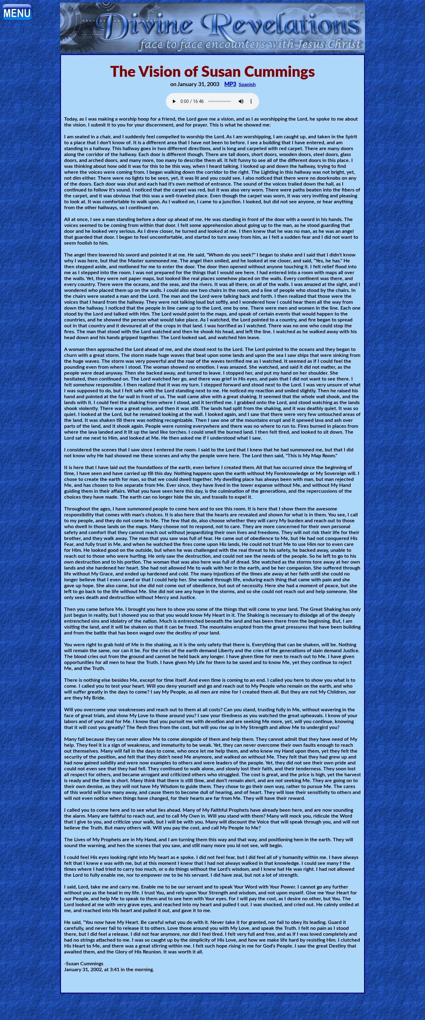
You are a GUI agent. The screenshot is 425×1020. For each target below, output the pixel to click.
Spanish (247, 84)
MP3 (230, 84)
